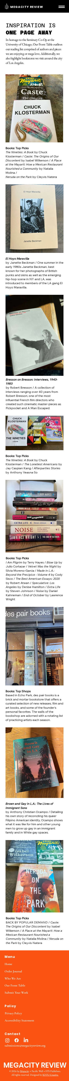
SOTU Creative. (51, 1074)
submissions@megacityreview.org (25, 1045)
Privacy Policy (13, 1013)
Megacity (24, 1071)
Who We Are (13, 978)
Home (8, 964)
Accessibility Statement (19, 1020)
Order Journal (13, 971)
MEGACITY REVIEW (26, 7)
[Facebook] (16, 1040)
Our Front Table (15, 985)
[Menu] (62, 7)
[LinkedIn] (26, 1040)
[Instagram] (7, 1040)
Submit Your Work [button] (16, 993)
